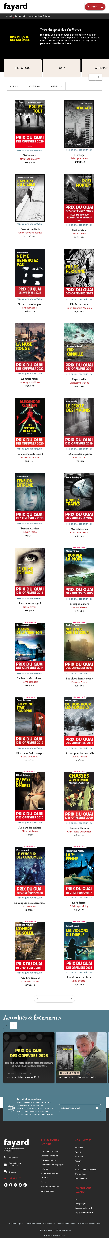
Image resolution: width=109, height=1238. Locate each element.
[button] (16, 86)
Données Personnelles (66, 1223)
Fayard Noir (20, 16)
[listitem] (5, 1185)
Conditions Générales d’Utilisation (40, 1223)
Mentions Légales (16, 1223)
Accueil (9, 16)
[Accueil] (15, 6)
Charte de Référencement (89, 1223)
